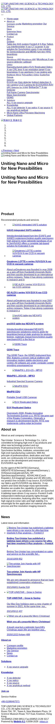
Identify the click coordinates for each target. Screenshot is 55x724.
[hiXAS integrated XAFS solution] (29, 225)
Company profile (15, 645)
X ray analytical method (18, 685)
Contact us (12, 656)
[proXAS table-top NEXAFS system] (30, 318)
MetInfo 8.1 (19, 721)
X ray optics (12, 680)
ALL (9, 39)
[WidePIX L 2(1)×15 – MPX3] (27, 370)
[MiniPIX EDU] (20, 386)
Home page (12, 19)
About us (6, 640)
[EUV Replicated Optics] (25, 402)
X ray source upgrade (17, 667)
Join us (5, 691)
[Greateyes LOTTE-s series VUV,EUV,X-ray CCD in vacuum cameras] (30, 256)
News (10, 653)
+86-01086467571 (10, 701)
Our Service (13, 650)
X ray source (13, 683)
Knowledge (7, 672)
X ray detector (14, 678)
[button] (6, 150)
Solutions (6, 661)
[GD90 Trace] (19, 344)
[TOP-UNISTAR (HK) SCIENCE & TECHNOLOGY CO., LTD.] (27, 8)
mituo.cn (43, 721)
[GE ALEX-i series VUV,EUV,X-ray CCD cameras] (30, 287)
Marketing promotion (17, 648)
